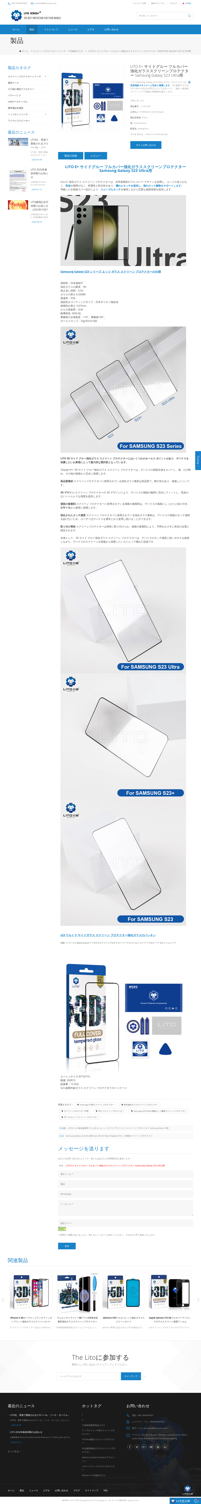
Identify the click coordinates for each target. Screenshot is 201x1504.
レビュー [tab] (96, 155)
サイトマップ (91, 1490)
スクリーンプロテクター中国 (76, 1111)
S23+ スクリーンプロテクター (111, 1111)
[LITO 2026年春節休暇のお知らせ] (18, 181)
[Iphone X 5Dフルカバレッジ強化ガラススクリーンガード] (80, 1292)
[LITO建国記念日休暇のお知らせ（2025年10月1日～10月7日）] (18, 205)
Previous (3, 1300)
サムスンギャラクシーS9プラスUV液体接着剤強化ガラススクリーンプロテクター (34, 1319)
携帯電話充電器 (15, 107)
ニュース (73, 29)
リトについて (51, 29)
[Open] (198, 460)
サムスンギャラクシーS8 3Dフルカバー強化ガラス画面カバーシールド (172, 1319)
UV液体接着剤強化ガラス (93, 1425)
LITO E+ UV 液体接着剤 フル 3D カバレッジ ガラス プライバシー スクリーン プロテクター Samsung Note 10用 (118, 1128)
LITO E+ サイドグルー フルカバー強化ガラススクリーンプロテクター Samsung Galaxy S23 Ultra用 (115, 1165)
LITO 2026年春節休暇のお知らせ (39, 173)
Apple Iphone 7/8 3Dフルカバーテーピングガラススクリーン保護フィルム (127, 1319)
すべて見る (13, 1451)
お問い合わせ (111, 29)
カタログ (173, 3)
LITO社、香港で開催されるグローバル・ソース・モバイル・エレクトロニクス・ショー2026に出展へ (40, 1414)
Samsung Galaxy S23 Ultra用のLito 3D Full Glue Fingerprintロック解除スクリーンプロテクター (109, 1135)
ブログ (76, 1490)
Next (198, 1300)
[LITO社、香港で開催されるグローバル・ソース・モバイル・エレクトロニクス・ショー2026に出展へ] (18, 142)
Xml (105, 1490)
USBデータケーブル (17, 101)
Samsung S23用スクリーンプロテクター (97, 1104)
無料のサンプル (157, 3)
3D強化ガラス (76, 51)
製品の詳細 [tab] (70, 155)
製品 (32, 29)
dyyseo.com (133, 1500)
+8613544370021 (157, 1421)
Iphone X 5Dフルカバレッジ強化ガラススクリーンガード (80, 1319)
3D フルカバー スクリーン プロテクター (81, 1117)
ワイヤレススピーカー (19, 120)
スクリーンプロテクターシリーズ (49, 51)
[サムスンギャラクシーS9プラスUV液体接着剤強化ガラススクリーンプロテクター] (34, 1292)
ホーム (16, 29)
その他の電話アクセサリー (21, 89)
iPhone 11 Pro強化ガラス (93, 1475)
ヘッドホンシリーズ (18, 114)
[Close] (198, 472)
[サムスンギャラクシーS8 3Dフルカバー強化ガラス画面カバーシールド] (173, 1292)
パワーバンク (14, 95)
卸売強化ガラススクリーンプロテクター (141, 1104)
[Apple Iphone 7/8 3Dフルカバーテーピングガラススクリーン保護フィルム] (126, 1292)
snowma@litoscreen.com (45, 3)
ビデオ (91, 29)
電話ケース (13, 82)
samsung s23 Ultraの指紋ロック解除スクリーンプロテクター (159, 1111)
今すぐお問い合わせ (146, 144)
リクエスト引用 (139, 3)
